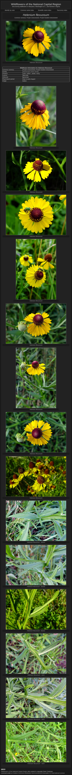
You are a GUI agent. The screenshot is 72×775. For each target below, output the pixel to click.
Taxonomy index (62, 10)
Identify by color (10, 10)
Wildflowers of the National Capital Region (14, 771)
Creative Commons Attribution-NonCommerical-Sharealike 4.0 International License (38, 773)
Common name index (27, 10)
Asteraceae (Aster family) (31, 71)
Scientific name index (44, 10)
